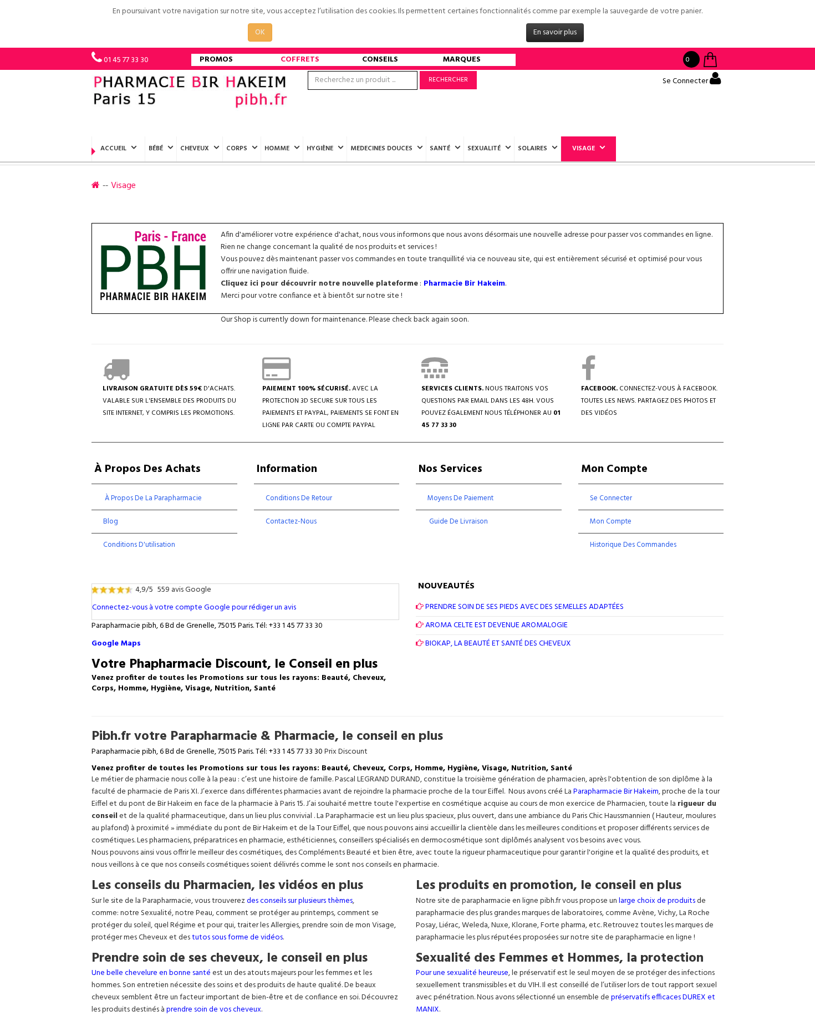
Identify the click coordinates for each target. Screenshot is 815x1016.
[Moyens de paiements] (276, 376)
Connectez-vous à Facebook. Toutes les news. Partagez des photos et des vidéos (649, 401)
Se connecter (611, 498)
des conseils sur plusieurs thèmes (300, 901)
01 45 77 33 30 (126, 60)
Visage (583, 148)
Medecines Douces (381, 148)
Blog (110, 521)
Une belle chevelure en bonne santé (151, 973)
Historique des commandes (633, 545)
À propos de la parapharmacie (152, 498)
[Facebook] (588, 376)
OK (260, 32)
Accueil (113, 148)
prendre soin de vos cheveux (213, 1009)
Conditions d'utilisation (139, 545)
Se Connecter (686, 81)
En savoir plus (555, 32)
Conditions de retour (299, 498)
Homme (276, 148)
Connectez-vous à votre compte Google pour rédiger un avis (194, 607)
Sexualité (484, 148)
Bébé (156, 148)
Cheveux (194, 148)
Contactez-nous (291, 521)
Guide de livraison (457, 521)
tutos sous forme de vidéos (237, 937)
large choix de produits (658, 901)
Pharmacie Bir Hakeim (464, 283)
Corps (236, 148)
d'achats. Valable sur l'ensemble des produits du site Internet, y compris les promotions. (169, 401)
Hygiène (320, 148)
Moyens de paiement (460, 498)
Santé (440, 148)
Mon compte (610, 521)
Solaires (532, 148)
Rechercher (448, 79)
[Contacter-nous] (434, 376)
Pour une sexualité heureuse (462, 973)
